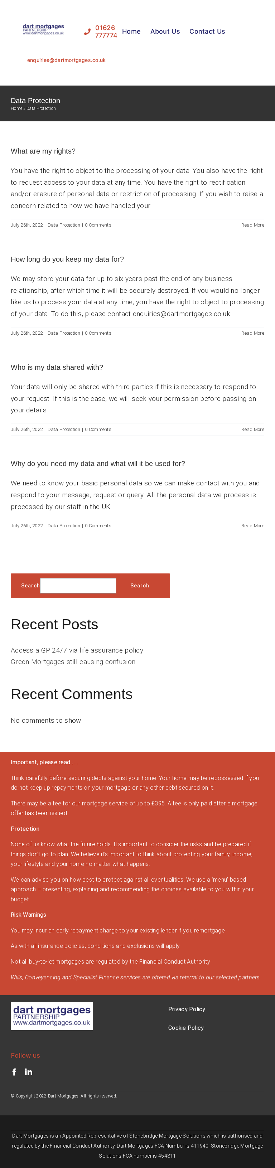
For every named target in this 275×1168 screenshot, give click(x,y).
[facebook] (14, 1072)
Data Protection (64, 225)
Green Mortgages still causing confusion (73, 662)
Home (16, 108)
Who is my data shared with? (57, 367)
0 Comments (98, 225)
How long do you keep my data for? (67, 259)
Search (30, 585)
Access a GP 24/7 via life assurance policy (77, 650)
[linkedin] (28, 1072)
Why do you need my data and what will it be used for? (98, 463)
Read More (252, 225)
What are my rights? (43, 151)
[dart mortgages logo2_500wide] (43, 25)
